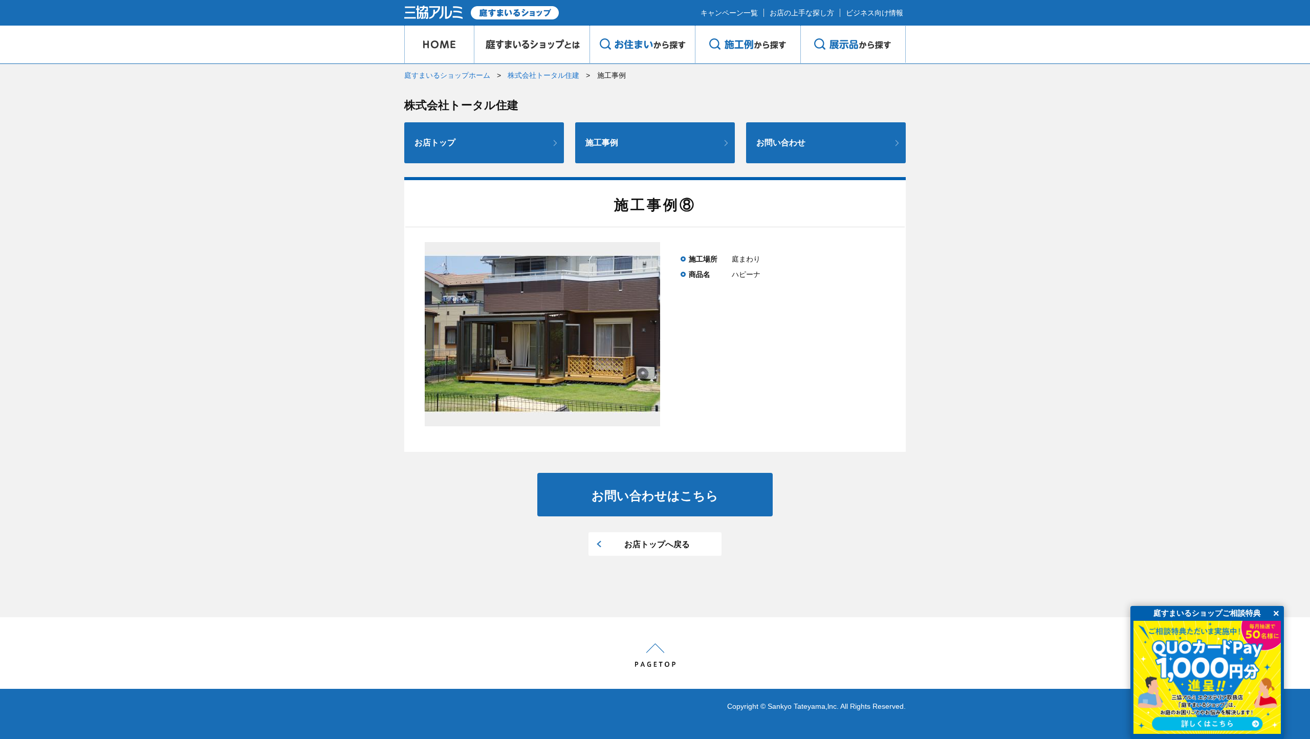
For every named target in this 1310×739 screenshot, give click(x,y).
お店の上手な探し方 (802, 13)
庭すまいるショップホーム (447, 75)
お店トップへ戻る (657, 544)
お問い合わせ (780, 142)
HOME (439, 44)
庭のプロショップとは (532, 44)
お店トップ (434, 142)
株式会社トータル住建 (543, 75)
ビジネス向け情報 (874, 13)
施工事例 (601, 142)
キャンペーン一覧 (729, 13)
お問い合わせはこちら (655, 496)
